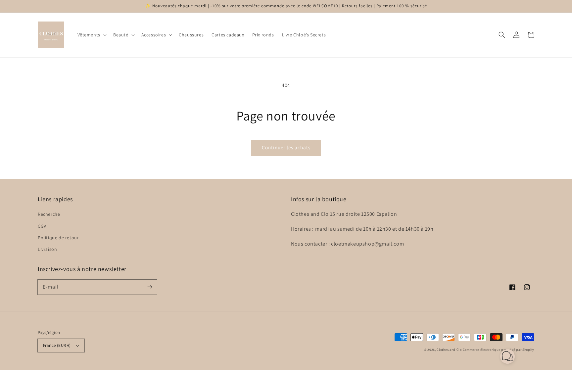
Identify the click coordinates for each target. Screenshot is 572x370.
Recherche (49, 214)
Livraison (47, 249)
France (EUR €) (57, 345)
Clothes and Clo (449, 349)
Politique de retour (58, 238)
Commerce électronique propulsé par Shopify (498, 349)
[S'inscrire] (149, 287)
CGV (42, 226)
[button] (91, 35)
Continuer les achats (286, 147)
